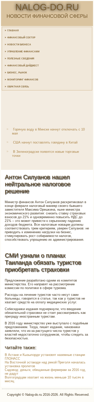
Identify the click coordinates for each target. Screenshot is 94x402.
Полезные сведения (20, 58)
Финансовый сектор (21, 37)
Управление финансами (23, 51)
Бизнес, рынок (17, 72)
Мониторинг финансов (22, 79)
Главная (13, 30)
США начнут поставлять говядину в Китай (45, 142)
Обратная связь (18, 86)
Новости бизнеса (19, 44)
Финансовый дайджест (23, 65)
